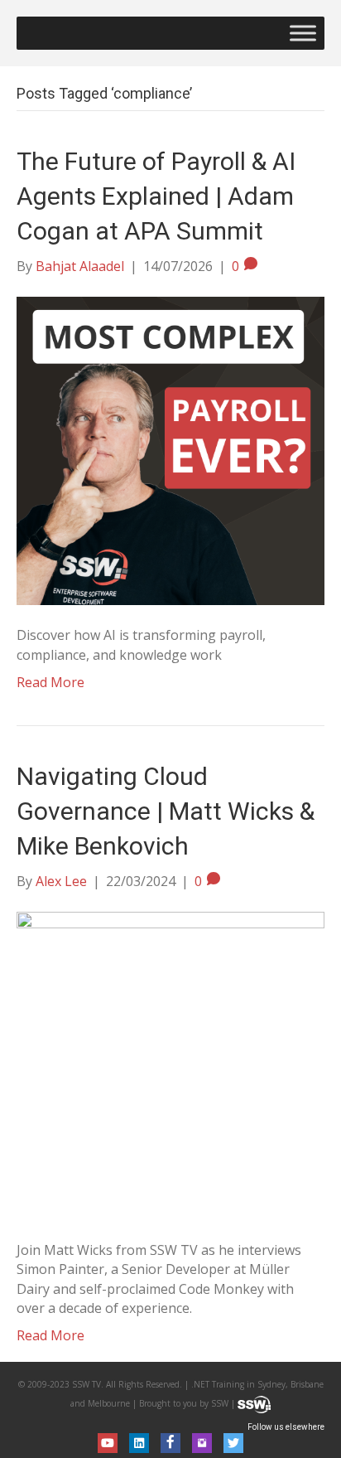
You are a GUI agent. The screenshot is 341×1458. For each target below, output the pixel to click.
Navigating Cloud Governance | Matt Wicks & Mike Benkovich (166, 811)
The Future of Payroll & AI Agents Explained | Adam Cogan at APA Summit (156, 196)
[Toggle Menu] (303, 33)
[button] (108, 1443)
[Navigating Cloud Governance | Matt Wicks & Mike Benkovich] (170, 1064)
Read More (50, 682)
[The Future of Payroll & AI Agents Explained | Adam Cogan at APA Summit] (170, 450)
